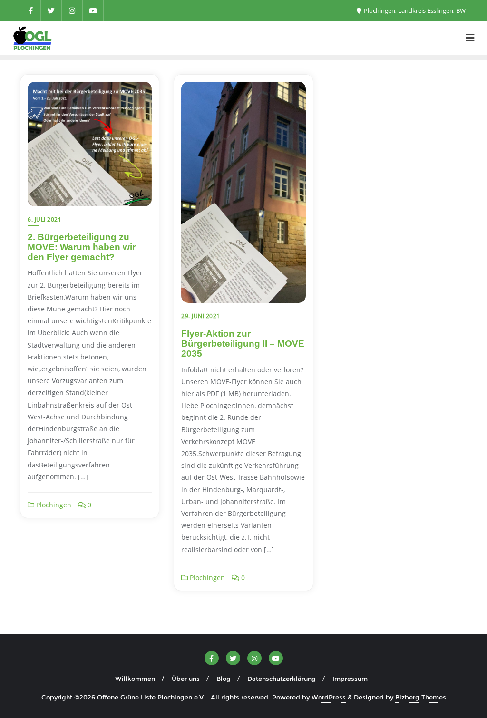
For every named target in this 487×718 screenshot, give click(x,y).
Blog (223, 678)
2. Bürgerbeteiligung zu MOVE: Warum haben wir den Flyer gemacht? (82, 247)
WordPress (329, 697)
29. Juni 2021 (200, 316)
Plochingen (52, 504)
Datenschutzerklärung (281, 678)
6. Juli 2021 (44, 219)
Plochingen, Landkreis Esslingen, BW (414, 10)
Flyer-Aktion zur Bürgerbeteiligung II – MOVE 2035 (242, 344)
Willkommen (135, 678)
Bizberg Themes (420, 697)
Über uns (186, 678)
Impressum (350, 678)
